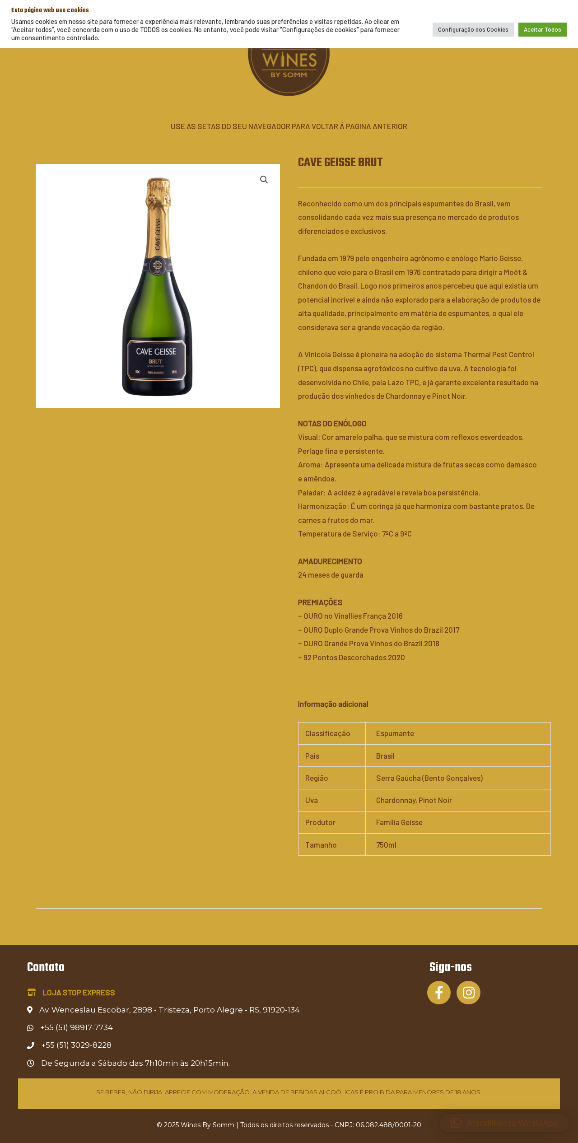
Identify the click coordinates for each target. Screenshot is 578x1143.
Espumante (395, 732)
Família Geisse (399, 821)
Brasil (385, 755)
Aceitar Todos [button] (542, 29)
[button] (264, 180)
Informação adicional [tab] (333, 703)
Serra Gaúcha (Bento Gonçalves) (429, 777)
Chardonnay (395, 799)
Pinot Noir (435, 799)
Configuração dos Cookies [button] (473, 29)
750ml (386, 844)
